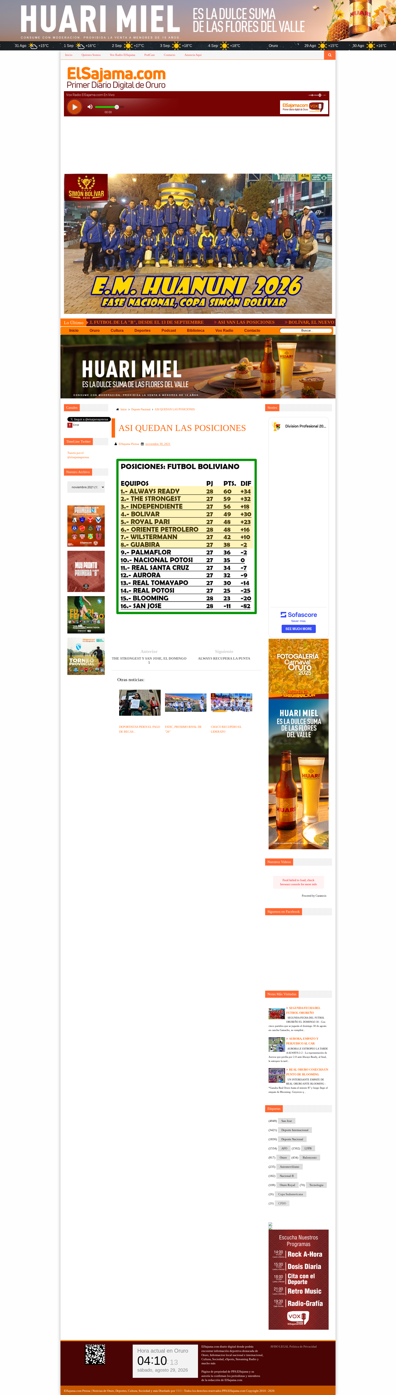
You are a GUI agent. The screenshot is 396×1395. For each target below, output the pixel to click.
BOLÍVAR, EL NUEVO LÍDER (239, 322)
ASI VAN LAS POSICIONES (166, 322)
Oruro (283, 1157)
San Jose (286, 1121)
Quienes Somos (91, 55)
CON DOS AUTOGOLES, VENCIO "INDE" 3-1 (332, 322)
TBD (179, 1390)
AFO (284, 1148)
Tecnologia (316, 1185)
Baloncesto (310, 1157)
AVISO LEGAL (279, 1346)
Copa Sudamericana (290, 1194)
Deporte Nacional (140, 409)
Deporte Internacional (294, 1130)
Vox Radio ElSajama (122, 55)
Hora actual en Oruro (162, 1351)
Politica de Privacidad (303, 1346)
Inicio (68, 55)
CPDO (282, 1203)
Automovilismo (289, 1166)
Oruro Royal (287, 1185)
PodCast (149, 55)
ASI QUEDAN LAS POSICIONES (175, 409)
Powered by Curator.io (314, 895)
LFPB (308, 1148)
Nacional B (287, 1176)
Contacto (169, 55)
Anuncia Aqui (193, 55)
